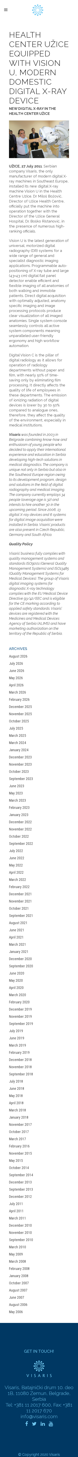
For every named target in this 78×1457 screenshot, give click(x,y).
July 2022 (16, 851)
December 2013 (20, 1182)
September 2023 (21, 779)
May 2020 (16, 980)
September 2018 (21, 1074)
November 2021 (20, 901)
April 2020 (16, 988)
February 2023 (19, 807)
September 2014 (21, 1175)
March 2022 (17, 879)
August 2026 (18, 656)
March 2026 (17, 692)
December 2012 (20, 1196)
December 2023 (20, 757)
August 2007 (18, 1290)
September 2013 (21, 1189)
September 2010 (21, 1240)
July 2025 (16, 728)
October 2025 (19, 721)
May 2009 (16, 1254)
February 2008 (19, 1268)
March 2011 (17, 1218)
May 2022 (16, 865)
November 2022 (20, 829)
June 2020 (16, 973)
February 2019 (19, 1052)
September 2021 (21, 916)
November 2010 (20, 1232)
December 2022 (20, 822)
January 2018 (18, 1117)
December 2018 (20, 1060)
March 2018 (17, 1110)
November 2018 (20, 1067)
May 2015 (16, 1160)
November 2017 (20, 1124)
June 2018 (16, 1088)
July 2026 (16, 663)
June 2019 (16, 1038)
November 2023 (20, 764)
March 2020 (17, 995)
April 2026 (16, 685)
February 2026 (19, 699)
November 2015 (20, 1153)
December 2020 (20, 959)
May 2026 (16, 678)
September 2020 (21, 966)
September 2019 (21, 1024)
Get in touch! (39, 1351)
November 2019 (20, 1016)
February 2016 (19, 1146)
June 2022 (16, 858)
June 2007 (16, 1297)
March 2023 (17, 800)
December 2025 (20, 707)
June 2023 (16, 786)
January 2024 (18, 750)
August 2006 (18, 1305)
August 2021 (18, 923)
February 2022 (19, 887)
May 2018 (16, 1096)
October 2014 (19, 1168)
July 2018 (16, 1081)
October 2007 (19, 1283)
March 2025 (17, 735)
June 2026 (16, 671)
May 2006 (16, 1312)
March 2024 (17, 743)
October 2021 (19, 908)
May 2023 (16, 793)
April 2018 (16, 1103)
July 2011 (16, 1204)
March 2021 (17, 944)
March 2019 (17, 1045)
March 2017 (17, 1139)
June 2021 (16, 930)
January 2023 (18, 815)
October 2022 (19, 836)
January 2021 (18, 952)
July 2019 (16, 1031)
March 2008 (17, 1261)
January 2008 (18, 1276)
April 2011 (16, 1211)
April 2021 (16, 937)
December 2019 (20, 1009)
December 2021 (20, 894)
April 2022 (16, 872)
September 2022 (21, 843)
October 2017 (19, 1132)
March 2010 (17, 1247)
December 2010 (20, 1225)
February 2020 (19, 1002)
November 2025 (20, 714)
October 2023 (19, 771)
